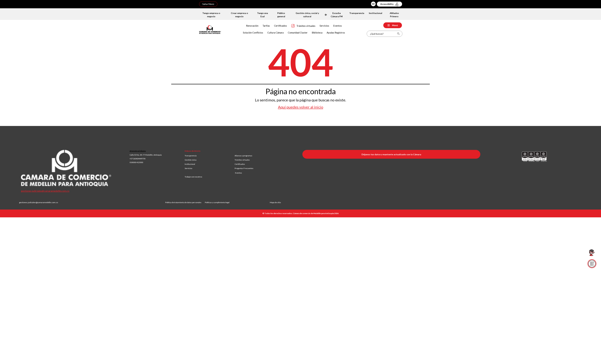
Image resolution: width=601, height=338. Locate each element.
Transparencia (191, 155)
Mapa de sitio (275, 202)
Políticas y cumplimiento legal (217, 202)
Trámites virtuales (242, 160)
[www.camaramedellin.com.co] (210, 29)
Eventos (238, 173)
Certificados (240, 164)
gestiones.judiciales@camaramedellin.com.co (45, 190)
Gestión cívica (190, 160)
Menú (395, 25)
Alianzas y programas (243, 155)
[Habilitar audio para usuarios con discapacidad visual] (373, 4)
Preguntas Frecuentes (244, 168)
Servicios (188, 168)
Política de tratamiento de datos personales (185, 202)
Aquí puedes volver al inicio (300, 107)
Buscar (398, 34)
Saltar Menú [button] (208, 4)
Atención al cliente (138, 151)
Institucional (190, 164)
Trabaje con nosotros (193, 177)
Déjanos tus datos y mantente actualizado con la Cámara (391, 154)
